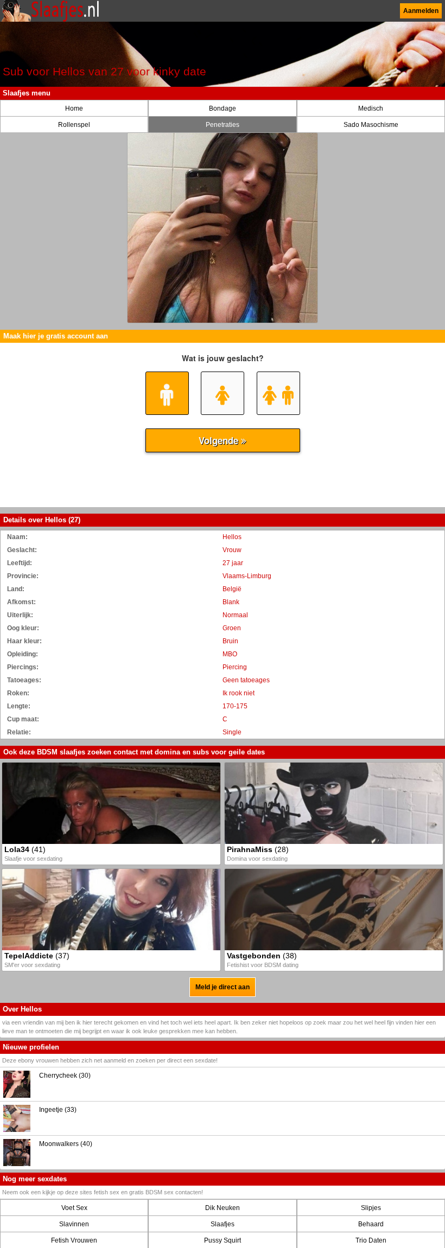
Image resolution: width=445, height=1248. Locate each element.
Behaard (371, 1224)
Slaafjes (222, 1224)
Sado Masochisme (371, 125)
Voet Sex (74, 1208)
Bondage (222, 108)
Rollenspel (74, 125)
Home (74, 108)
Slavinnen (74, 1224)
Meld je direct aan (222, 987)
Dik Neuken (222, 1208)
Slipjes (371, 1208)
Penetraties (222, 125)
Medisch (370, 108)
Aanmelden (420, 11)
